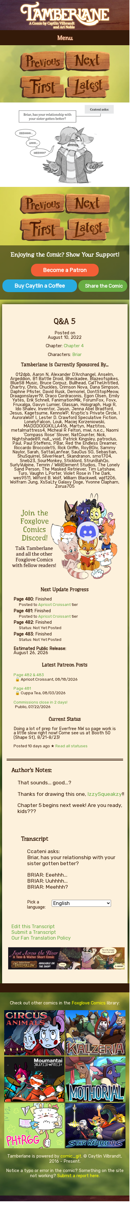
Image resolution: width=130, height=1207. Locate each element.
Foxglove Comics (89, 1003)
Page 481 (22, 688)
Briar (77, 354)
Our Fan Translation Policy (41, 938)
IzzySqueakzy (104, 794)
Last (87, 86)
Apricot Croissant (54, 604)
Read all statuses (71, 746)
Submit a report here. (78, 1175)
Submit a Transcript (33, 932)
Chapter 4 (74, 345)
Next (87, 61)
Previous (42, 61)
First (42, 86)
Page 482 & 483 (29, 675)
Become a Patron (65, 270)
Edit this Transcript (33, 926)
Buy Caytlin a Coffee (39, 285)
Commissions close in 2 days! (40, 702)
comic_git (70, 1156)
